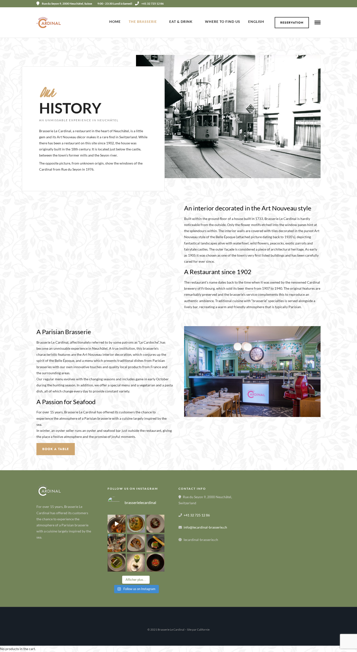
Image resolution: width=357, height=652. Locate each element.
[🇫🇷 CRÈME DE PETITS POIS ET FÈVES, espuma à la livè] (136, 563)
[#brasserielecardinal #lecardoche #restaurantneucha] (117, 524)
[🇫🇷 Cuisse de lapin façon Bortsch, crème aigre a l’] (155, 524)
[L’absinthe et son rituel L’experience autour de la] (117, 543)
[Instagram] (312, 3)
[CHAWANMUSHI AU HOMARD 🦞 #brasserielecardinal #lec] (136, 524)
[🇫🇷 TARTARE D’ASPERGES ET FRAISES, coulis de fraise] (155, 563)
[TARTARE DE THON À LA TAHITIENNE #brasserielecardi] (155, 543)
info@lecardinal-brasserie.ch (205, 527)
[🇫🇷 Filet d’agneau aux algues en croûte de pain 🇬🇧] (136, 543)
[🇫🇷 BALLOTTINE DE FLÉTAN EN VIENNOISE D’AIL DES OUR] (117, 563)
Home (115, 21)
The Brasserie (143, 21)
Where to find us (222, 21)
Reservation (292, 22)
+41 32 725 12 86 (152, 3)
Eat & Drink (181, 21)
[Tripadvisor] (319, 3)
